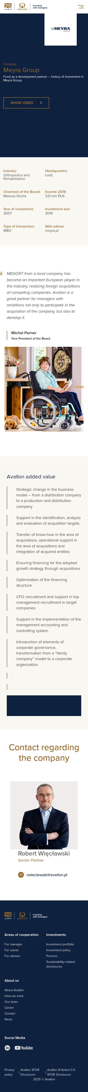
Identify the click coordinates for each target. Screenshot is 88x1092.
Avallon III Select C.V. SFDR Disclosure (61, 1072)
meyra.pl (52, 230)
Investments (56, 934)
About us (12, 980)
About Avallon (14, 990)
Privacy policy (9, 1072)
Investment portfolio (60, 944)
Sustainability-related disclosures (60, 964)
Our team (11, 1001)
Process (52, 956)
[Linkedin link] (7, 1048)
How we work (14, 996)
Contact (10, 1013)
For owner (12, 950)
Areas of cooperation (22, 934)
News (8, 1019)
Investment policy (58, 950)
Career (9, 1007)
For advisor (12, 956)
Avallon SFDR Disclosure (30, 1072)
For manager (13, 944)
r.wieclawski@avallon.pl (47, 875)
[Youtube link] (24, 1048)
